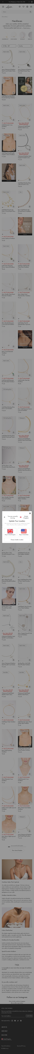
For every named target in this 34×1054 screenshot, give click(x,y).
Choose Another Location (17, 539)
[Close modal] (30, 513)
